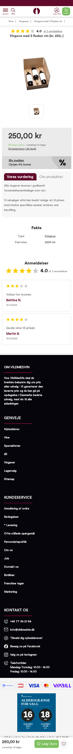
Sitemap (9, 479)
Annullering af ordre (16, 508)
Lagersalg (10, 470)
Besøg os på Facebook (25, 646)
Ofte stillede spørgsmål (19, 533)
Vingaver (24, 21)
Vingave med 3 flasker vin (48, 21)
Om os (8, 550)
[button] (57, 11)
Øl (5, 454)
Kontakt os (11, 566)
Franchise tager (14, 583)
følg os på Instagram (23, 654)
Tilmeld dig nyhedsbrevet (26, 638)
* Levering (10, 525)
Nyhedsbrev (11, 429)
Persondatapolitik (15, 541)
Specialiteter (12, 445)
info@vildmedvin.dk (22, 629)
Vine (11, 21)
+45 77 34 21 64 (20, 621)
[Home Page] (36, 11)
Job (6, 558)
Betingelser (11, 517)
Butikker (9, 575)
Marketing (10, 591)
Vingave (50, 236)
